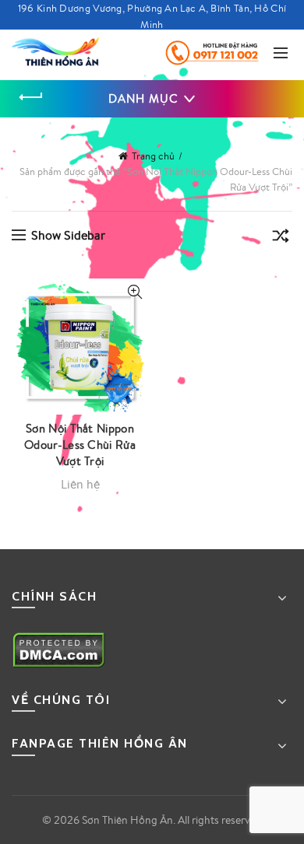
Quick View (134, 292)
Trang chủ (153, 156)
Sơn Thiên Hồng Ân (127, 820)
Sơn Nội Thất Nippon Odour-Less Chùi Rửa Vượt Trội (80, 444)
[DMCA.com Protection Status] (59, 649)
